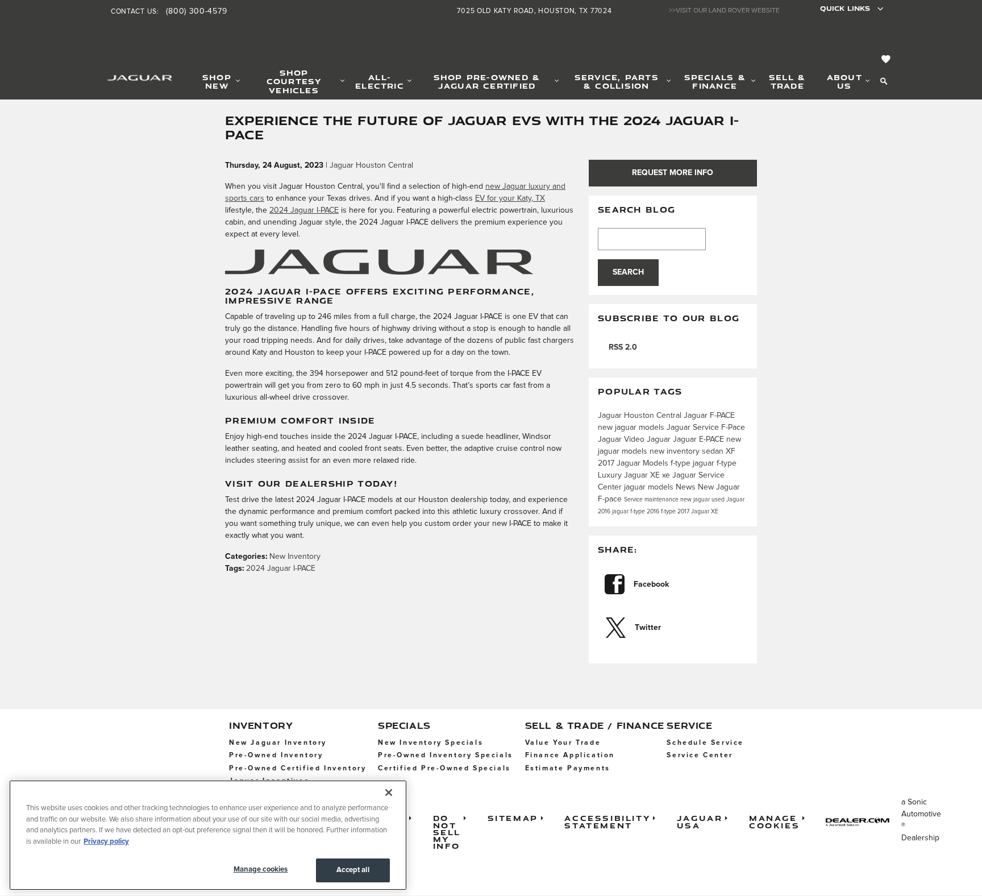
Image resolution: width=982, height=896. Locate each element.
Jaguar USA (700, 821)
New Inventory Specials (430, 742)
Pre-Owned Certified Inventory (297, 768)
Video (635, 439)
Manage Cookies (774, 821)
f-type (682, 463)
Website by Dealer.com (861, 821)
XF (730, 451)
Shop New (216, 81)
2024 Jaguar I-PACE (304, 210)
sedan (714, 451)
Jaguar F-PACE (709, 416)
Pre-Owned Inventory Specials (445, 755)
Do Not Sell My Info (447, 831)
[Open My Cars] (883, 60)
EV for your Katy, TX (510, 198)
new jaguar (695, 500)
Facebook (651, 584)
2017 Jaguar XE (697, 512)
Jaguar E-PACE (699, 439)
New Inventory (295, 557)
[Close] (388, 792)
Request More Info (672, 173)
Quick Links (845, 8)
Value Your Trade (563, 742)
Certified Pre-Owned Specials (444, 768)
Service (634, 500)
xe (667, 475)
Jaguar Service (694, 428)
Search (628, 272)
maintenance (662, 500)
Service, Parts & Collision (617, 81)
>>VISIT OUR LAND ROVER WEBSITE (724, 10)
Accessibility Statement (607, 821)
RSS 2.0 (621, 347)
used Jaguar (727, 500)
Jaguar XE (643, 475)
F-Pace (733, 428)
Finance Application (570, 755)
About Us (844, 81)
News (687, 487)
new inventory (676, 451)
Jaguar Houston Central (371, 165)
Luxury (611, 475)
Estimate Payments (567, 768)
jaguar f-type (715, 463)
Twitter (648, 628)
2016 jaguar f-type (622, 512)
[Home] (126, 80)
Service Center (700, 755)
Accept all (352, 870)
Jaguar (611, 439)
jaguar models (650, 487)
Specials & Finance (715, 81)
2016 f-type (662, 512)
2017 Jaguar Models (634, 463)
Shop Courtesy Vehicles (294, 81)
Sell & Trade (787, 81)
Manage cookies (261, 869)
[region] (208, 835)
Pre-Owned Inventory (276, 755)
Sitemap (513, 817)
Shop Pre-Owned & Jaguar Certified (487, 81)
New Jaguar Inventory (278, 742)
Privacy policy (106, 841)
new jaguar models (632, 428)
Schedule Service (705, 742)
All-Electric (379, 81)
